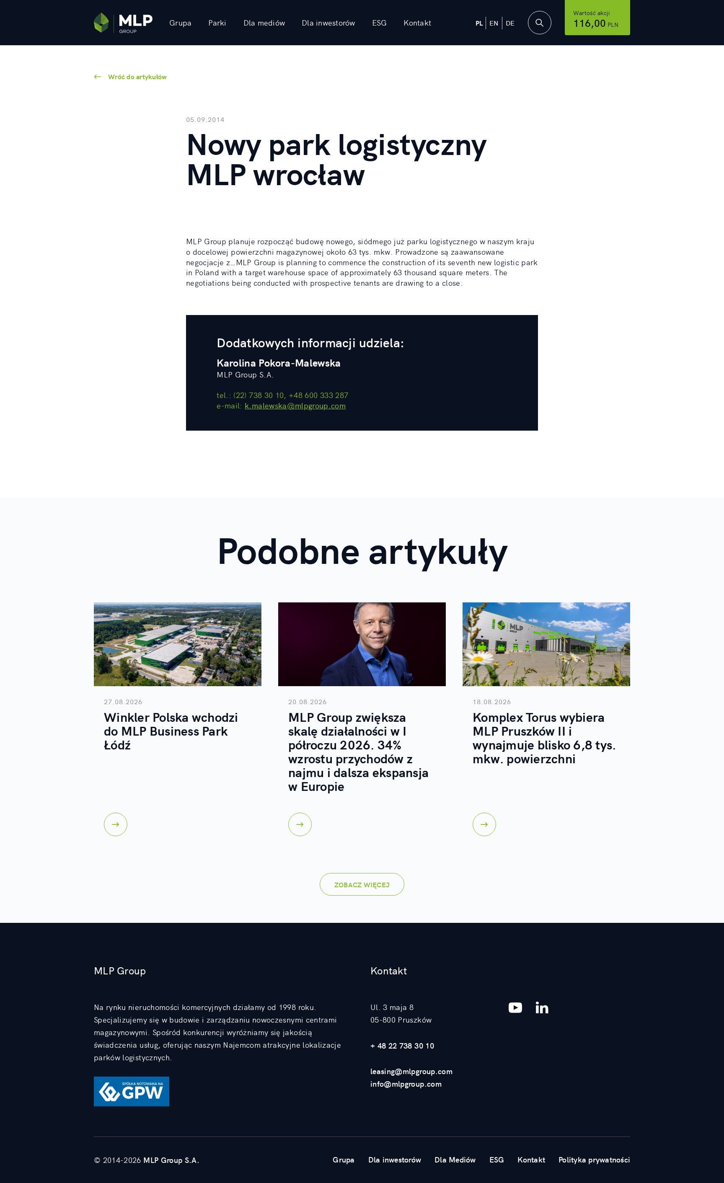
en (494, 22)
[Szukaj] (539, 22)
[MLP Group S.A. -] (123, 23)
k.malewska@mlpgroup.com (295, 405)
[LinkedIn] (542, 1007)
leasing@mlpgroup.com (411, 1071)
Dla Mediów (455, 1159)
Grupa (343, 1159)
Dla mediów (264, 22)
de (510, 22)
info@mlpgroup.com (406, 1083)
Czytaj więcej (115, 824)
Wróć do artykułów (137, 76)
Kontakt (417, 22)
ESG (379, 22)
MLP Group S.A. (171, 1160)
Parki (217, 22)
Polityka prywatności (594, 1159)
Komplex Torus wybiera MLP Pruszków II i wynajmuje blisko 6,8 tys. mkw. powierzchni (544, 737)
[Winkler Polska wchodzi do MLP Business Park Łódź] (177, 644)
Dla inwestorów (328, 22)
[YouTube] (515, 1007)
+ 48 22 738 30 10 (402, 1045)
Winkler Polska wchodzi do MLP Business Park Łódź (171, 730)
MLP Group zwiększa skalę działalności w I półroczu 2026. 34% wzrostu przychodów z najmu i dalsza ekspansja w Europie (358, 751)
